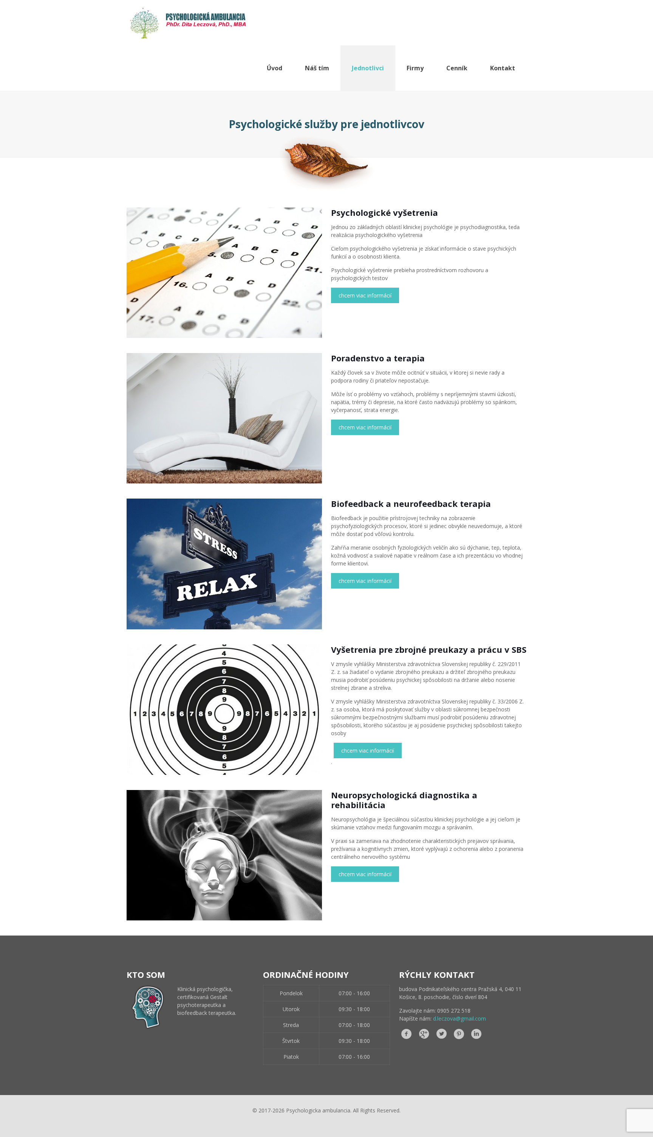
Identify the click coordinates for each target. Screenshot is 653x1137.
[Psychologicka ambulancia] (187, 22)
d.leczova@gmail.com (459, 1018)
